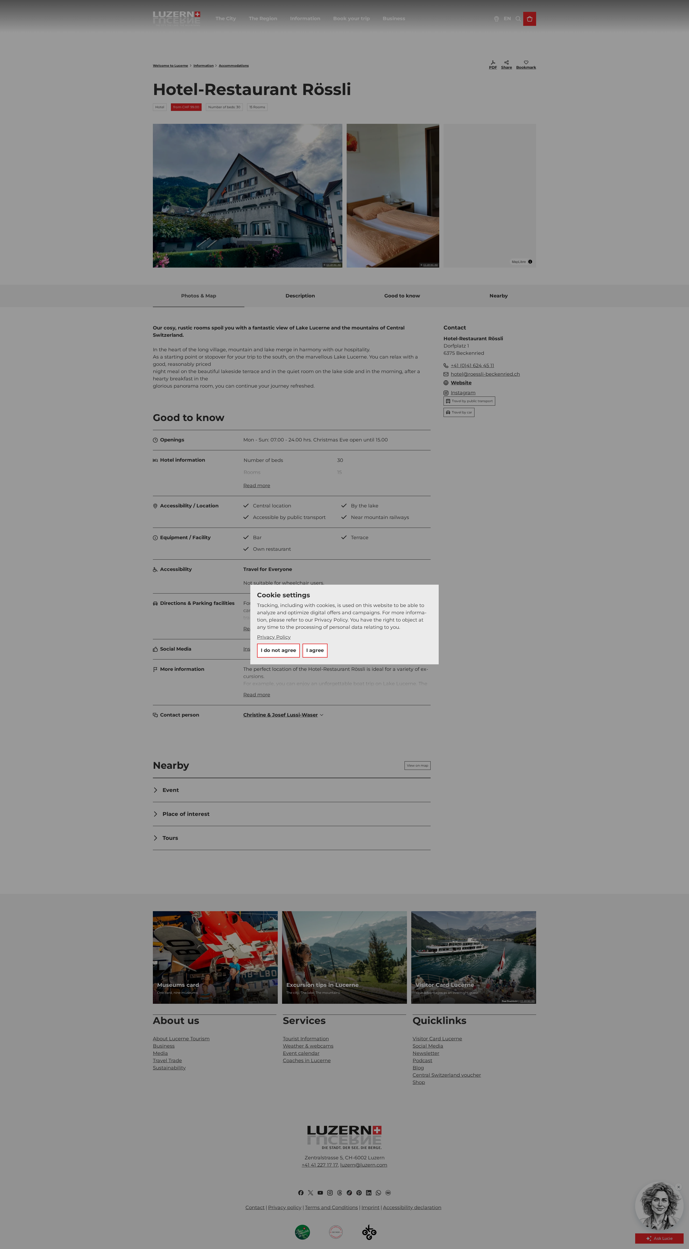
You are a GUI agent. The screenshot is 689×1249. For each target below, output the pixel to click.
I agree (315, 650)
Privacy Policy (274, 637)
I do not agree (278, 650)
